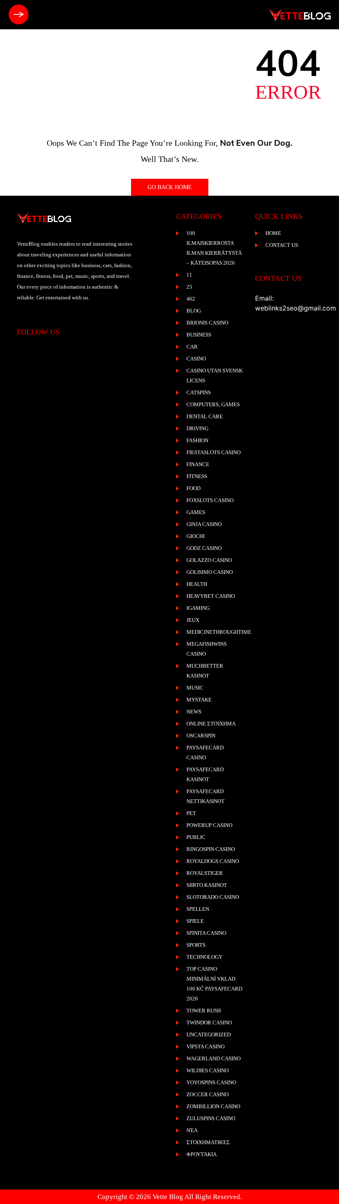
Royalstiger (204, 873)
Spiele (195, 921)
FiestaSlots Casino (213, 452)
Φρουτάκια (201, 1154)
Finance (197, 464)
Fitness (196, 476)
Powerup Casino (209, 825)
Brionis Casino (207, 323)
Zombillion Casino (213, 1106)
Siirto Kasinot (206, 885)
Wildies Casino (207, 1070)
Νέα (192, 1130)
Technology (204, 957)
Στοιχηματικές (208, 1142)
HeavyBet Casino (210, 596)
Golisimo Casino (209, 572)
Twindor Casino (209, 1022)
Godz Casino (204, 548)
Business (198, 335)
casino (196, 359)
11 (189, 275)
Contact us (281, 245)
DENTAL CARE (204, 416)
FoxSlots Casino (210, 500)
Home (273, 233)
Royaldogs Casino (212, 861)
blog (193, 311)
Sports (195, 945)
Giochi (195, 536)
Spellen (197, 909)
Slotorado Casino (212, 897)
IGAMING (198, 608)
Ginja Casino (204, 524)
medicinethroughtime (218, 632)
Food (193, 488)
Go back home (170, 187)
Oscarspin (200, 735)
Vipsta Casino (205, 1046)
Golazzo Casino (209, 560)
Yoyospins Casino (211, 1082)
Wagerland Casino (213, 1058)
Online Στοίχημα (211, 724)
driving (197, 428)
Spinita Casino (206, 933)
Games (195, 512)
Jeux (192, 620)
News (193, 712)
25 (189, 287)
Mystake (199, 700)
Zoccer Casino (207, 1094)
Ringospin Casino (210, 849)
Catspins (198, 392)
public (195, 837)
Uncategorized (208, 1034)
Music (194, 688)
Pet (191, 813)
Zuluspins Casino (210, 1118)
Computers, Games (213, 404)
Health (196, 584)
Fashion (197, 440)
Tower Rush (203, 1010)
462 (190, 299)
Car (192, 347)
